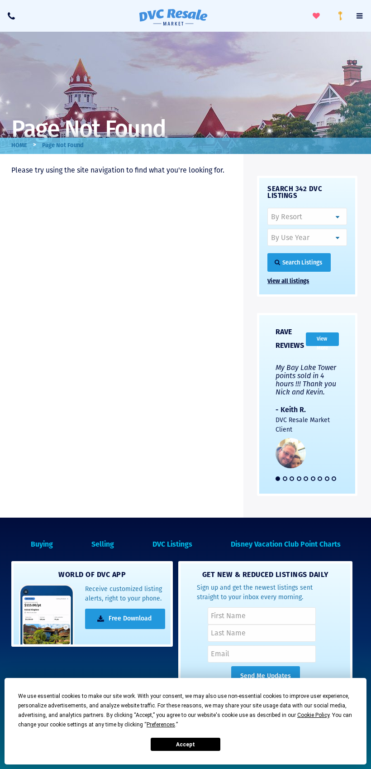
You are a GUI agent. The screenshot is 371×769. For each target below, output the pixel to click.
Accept (185, 744)
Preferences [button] (161, 724)
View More (322, 341)
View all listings (288, 281)
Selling (102, 544)
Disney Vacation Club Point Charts (286, 544)
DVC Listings (172, 544)
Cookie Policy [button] (313, 715)
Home (19, 146)
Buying (42, 544)
